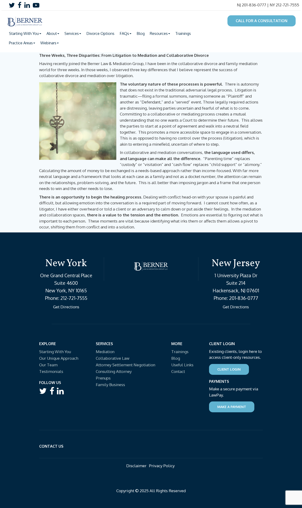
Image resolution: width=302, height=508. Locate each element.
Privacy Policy (162, 465)
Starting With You (55, 351)
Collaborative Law (112, 358)
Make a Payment (231, 407)
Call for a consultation (261, 20)
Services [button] (71, 33)
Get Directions (66, 306)
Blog (141, 33)
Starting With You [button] (24, 33)
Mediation (105, 351)
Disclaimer (136, 465)
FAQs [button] (124, 33)
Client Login (229, 369)
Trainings (183, 33)
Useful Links (182, 364)
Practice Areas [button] (21, 43)
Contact (178, 371)
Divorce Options (100, 33)
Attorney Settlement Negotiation (125, 364)
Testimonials (51, 371)
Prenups (103, 378)
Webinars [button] (48, 43)
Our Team (48, 364)
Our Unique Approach (58, 358)
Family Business (110, 384)
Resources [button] (159, 33)
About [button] (51, 33)
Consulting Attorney (114, 371)
